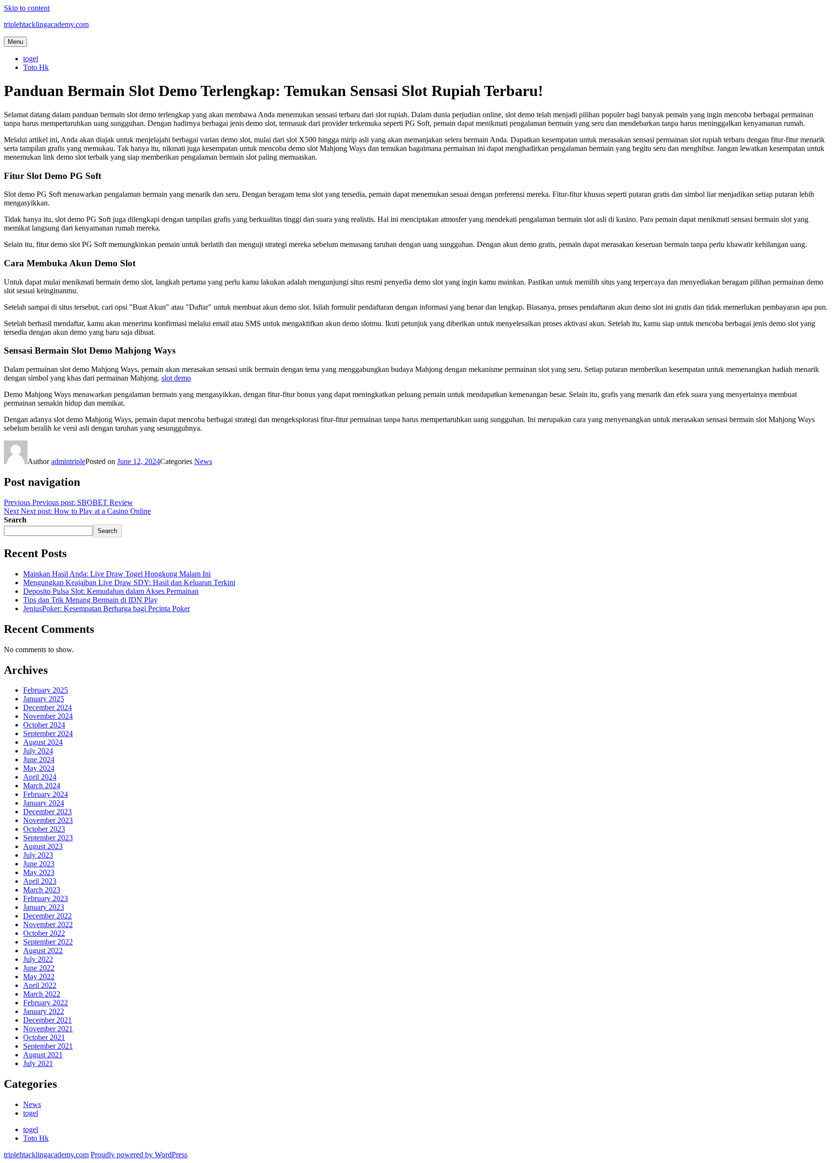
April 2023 (39, 881)
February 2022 (45, 1003)
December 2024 (47, 707)
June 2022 (38, 968)
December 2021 (47, 1020)
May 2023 (38, 872)
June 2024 (38, 759)
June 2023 (38, 864)
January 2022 (43, 1011)
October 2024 (44, 725)
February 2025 (45, 690)
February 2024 (45, 794)
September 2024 (48, 733)
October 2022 (44, 933)
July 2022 (38, 959)
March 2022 (41, 994)
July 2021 (38, 1063)
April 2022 (39, 985)
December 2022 (47, 916)
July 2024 (38, 751)
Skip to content (27, 8)
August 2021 (43, 1055)
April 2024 (39, 777)
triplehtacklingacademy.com (46, 24)
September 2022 (48, 942)
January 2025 (43, 699)
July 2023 (38, 855)
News (203, 461)
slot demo (176, 378)
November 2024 (48, 716)
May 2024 (38, 768)
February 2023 (45, 898)
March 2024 (41, 785)
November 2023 (48, 820)
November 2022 (48, 924)
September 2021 (48, 1046)
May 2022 (38, 976)
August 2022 (43, 950)
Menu (15, 41)
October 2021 (44, 1037)
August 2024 (43, 742)
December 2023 (47, 811)
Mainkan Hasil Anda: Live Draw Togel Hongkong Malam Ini (117, 574)
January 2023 (43, 907)
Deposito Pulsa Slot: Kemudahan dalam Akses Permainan (111, 591)
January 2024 (43, 803)
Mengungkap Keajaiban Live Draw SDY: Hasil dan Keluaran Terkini (129, 582)
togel (30, 59)
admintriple (68, 461)
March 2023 (41, 890)
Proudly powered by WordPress (139, 1154)
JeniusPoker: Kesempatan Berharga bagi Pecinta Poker (106, 608)
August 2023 (43, 846)
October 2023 (44, 829)
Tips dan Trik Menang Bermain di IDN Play (90, 600)
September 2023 (48, 838)
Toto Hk (36, 67)
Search (15, 520)
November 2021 (48, 1029)
